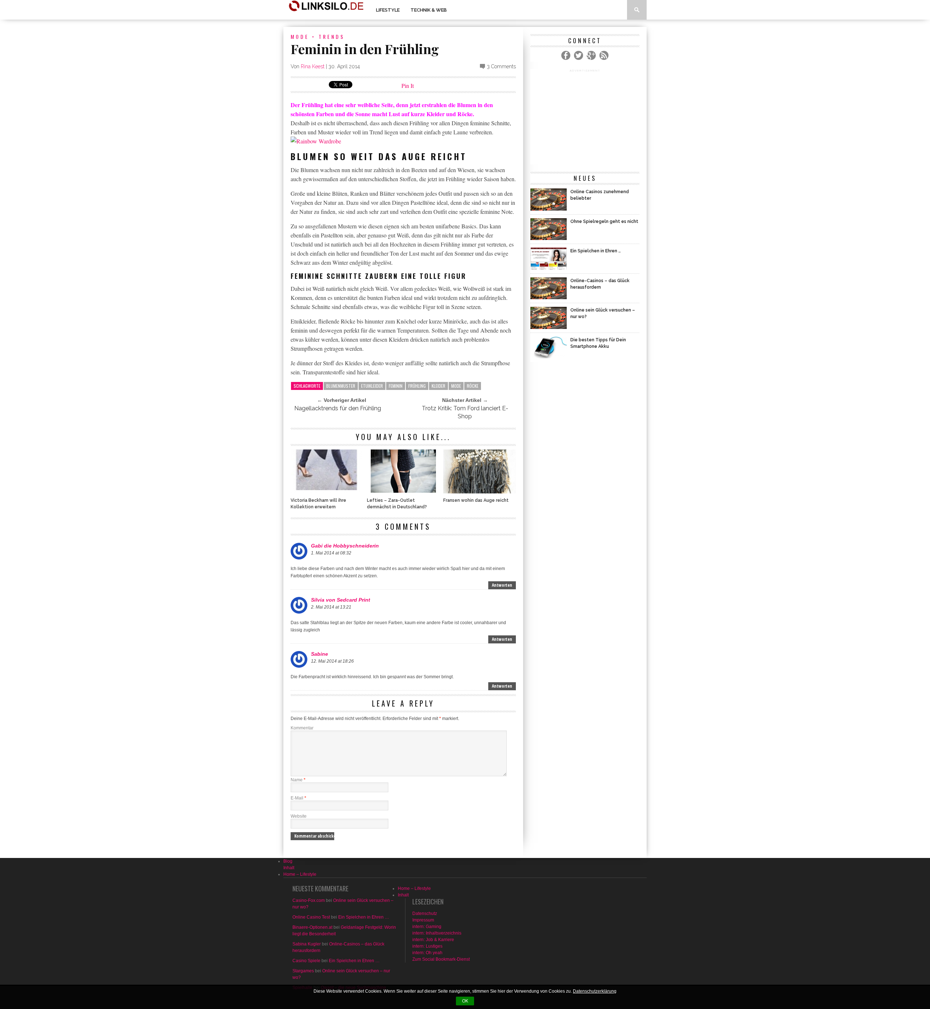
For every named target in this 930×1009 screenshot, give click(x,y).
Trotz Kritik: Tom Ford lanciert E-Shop (465, 412)
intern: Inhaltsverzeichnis (436, 933)
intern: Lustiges (427, 946)
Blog (287, 861)
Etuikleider (372, 386)
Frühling (417, 386)
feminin (396, 386)
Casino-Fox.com (308, 900)
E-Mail (298, 798)
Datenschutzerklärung (594, 991)
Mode (300, 36)
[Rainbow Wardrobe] (316, 141)
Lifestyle (388, 10)
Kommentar (302, 728)
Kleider (438, 386)
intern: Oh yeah (427, 952)
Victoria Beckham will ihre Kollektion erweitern (318, 503)
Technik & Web (429, 10)
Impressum (423, 920)
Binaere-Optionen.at (312, 927)
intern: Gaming (426, 926)
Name (298, 779)
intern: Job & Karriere (433, 939)
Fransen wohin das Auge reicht (476, 500)
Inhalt (288, 867)
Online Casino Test (311, 917)
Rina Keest (312, 66)
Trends (332, 36)
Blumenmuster (340, 386)
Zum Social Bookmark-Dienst (441, 959)
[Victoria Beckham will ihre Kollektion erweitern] (327, 491)
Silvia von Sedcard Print (340, 600)
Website (299, 816)
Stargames (303, 970)
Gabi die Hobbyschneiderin (345, 546)
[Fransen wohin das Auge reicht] (479, 491)
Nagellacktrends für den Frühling (337, 408)
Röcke (472, 386)
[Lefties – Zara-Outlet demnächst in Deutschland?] (403, 491)
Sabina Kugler (306, 944)
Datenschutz (424, 913)
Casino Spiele (306, 960)
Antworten (502, 585)
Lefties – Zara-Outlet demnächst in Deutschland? (397, 503)
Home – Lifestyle (299, 874)
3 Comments (501, 66)
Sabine (319, 654)
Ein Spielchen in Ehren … (363, 917)
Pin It (407, 85)
